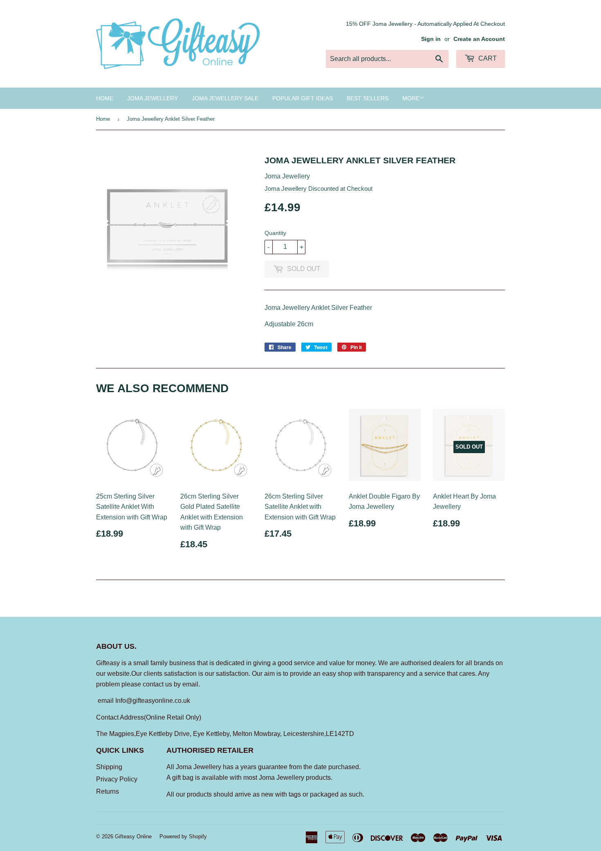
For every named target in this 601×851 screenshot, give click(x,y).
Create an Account (479, 39)
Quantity (275, 233)
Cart (487, 58)
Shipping (109, 766)
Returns (107, 791)
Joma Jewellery (152, 98)
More (410, 98)
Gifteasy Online (133, 836)
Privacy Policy (116, 779)
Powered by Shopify (183, 836)
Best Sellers (367, 98)
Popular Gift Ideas (302, 98)
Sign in (431, 39)
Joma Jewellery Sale (225, 98)
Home (104, 98)
